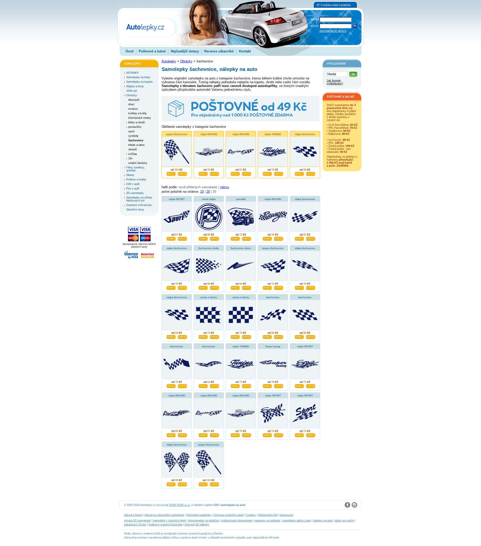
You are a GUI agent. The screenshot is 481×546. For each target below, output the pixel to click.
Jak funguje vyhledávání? (335, 82)
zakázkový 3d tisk (135, 524)
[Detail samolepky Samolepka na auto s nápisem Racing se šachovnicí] (235, 434)
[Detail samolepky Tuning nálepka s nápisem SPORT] (171, 238)
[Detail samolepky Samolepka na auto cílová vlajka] (203, 238)
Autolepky (169, 61)
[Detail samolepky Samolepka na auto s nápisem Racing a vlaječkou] (203, 434)
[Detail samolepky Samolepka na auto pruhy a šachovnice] (267, 336)
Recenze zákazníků (219, 51)
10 (202, 191)
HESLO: (314, 26)
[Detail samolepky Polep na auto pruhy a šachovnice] (203, 336)
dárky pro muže (344, 520)
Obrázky (186, 61)
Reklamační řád (267, 514)
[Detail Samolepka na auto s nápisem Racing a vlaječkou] (235, 173)
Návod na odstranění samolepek (164, 514)
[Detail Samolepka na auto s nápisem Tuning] (267, 173)
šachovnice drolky (208, 248)
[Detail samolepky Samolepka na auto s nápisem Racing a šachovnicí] (171, 434)
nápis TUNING (273, 134)
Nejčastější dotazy (185, 51)
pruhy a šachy (209, 297)
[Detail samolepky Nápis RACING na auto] (267, 238)
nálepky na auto (322, 520)
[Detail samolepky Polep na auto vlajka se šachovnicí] (299, 238)
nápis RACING (208, 134)
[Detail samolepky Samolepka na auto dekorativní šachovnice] (235, 287)
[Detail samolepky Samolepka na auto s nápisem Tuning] (235, 385)
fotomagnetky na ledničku (203, 520)
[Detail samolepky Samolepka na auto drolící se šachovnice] (203, 287)
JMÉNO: (314, 19)
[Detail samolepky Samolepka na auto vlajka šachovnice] (171, 336)
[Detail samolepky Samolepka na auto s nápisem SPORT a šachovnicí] (299, 434)
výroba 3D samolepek (137, 520)
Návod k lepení (133, 514)
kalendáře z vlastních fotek (169, 520)
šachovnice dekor (241, 248)
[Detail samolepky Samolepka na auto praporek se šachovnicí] (203, 483)
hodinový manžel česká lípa (165, 524)
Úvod (130, 51)
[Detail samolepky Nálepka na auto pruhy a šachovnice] (235, 336)
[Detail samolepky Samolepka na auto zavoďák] (235, 238)
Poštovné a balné (152, 51)
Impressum (286, 514)
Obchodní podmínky (198, 514)
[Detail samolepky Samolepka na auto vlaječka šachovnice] (299, 287)
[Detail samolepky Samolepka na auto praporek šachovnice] (267, 287)
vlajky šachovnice (177, 444)
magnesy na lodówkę (267, 520)
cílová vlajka (209, 199)
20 (208, 191)
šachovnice (272, 297)
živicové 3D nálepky (197, 524)
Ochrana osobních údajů (228, 514)
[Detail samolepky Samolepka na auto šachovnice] (203, 385)
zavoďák (241, 199)
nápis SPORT (177, 199)
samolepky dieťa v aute (297, 520)
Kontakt (245, 51)
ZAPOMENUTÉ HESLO (332, 31)
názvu (224, 187)
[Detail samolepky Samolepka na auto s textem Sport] (299, 385)
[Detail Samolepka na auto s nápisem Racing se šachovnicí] (203, 173)
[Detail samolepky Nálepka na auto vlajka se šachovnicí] (171, 287)
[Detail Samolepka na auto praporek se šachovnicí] (171, 173)
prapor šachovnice (176, 134)
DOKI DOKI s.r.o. (179, 504)
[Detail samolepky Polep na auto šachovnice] (299, 336)
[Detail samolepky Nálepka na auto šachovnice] (171, 385)
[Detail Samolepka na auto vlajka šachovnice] (299, 173)
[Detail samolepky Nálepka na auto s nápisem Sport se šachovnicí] (267, 434)
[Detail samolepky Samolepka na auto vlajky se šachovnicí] (171, 483)
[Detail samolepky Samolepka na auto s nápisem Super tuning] (267, 385)
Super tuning (272, 346)
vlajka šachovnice (305, 134)
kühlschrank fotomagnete (236, 520)
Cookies (251, 514)
